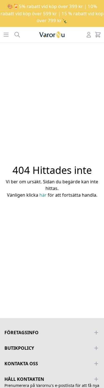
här (43, 195)
